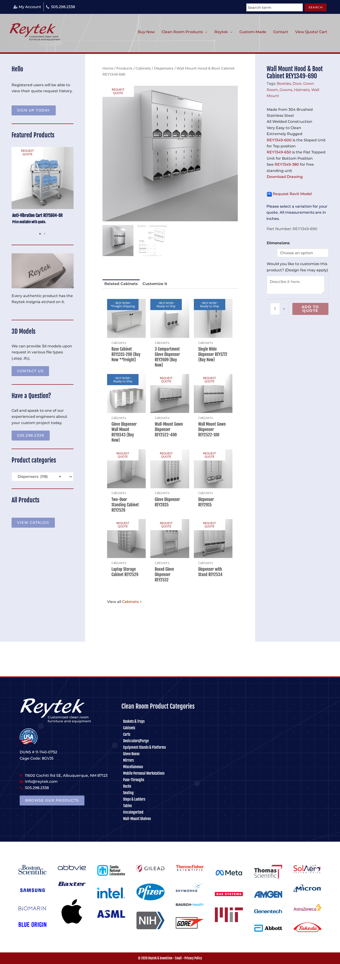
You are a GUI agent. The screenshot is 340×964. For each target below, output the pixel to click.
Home (107, 68)
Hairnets (302, 89)
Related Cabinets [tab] (121, 284)
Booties (284, 83)
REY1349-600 (279, 140)
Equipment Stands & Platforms (144, 747)
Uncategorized (133, 812)
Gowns (286, 89)
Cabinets (143, 68)
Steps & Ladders (134, 799)
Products (124, 68)
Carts (126, 734)
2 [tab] (45, 233)
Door (297, 83)
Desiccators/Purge (136, 741)
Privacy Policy (193, 958)
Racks (127, 786)
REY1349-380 (287, 164)
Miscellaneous (133, 766)
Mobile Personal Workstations (143, 773)
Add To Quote (310, 309)
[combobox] (274, 7)
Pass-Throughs (133, 779)
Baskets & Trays (134, 721)
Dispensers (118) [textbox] (38, 476)
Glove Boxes (131, 754)
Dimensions (278, 243)
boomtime (166, 958)
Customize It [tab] (154, 284)
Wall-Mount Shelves (137, 818)
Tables (127, 805)
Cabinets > (132, 601)
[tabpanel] (42, 188)
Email (178, 958)
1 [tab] (40, 233)
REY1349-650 (279, 152)
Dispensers (163, 68)
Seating (128, 792)
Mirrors (128, 760)
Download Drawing (285, 176)
